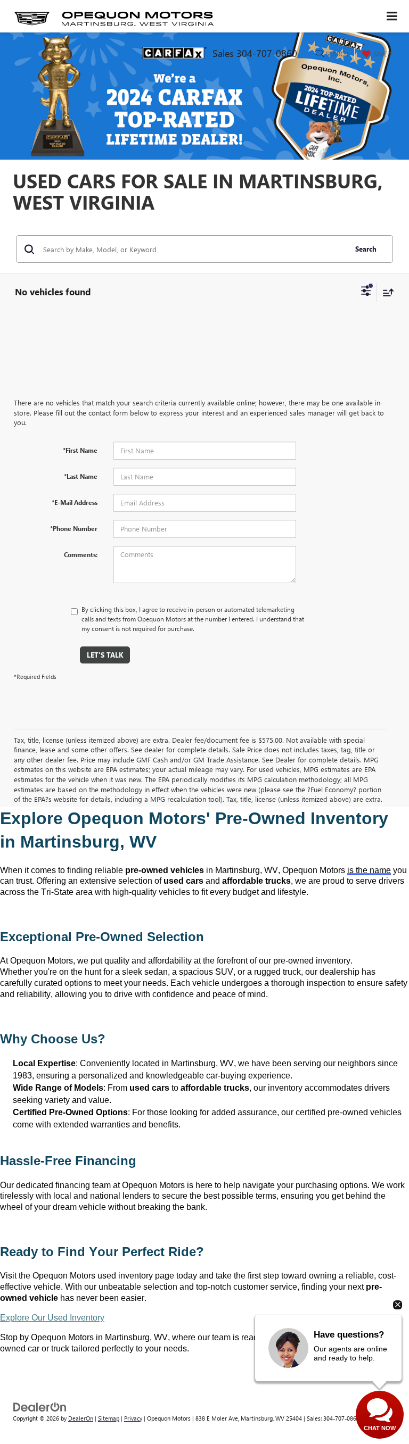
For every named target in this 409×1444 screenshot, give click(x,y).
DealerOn (80, 1418)
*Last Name (80, 476)
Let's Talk (105, 654)
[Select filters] (366, 292)
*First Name (80, 450)
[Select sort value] (385, 292)
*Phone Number (73, 528)
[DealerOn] (40, 1405)
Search (366, 248)
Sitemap (108, 1418)
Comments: (80, 554)
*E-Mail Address (74, 502)
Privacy (133, 1418)
